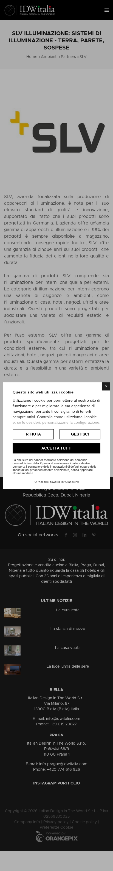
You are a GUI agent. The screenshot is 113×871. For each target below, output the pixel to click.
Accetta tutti (56, 448)
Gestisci (80, 434)
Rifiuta (33, 434)
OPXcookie (42, 481)
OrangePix (72, 481)
